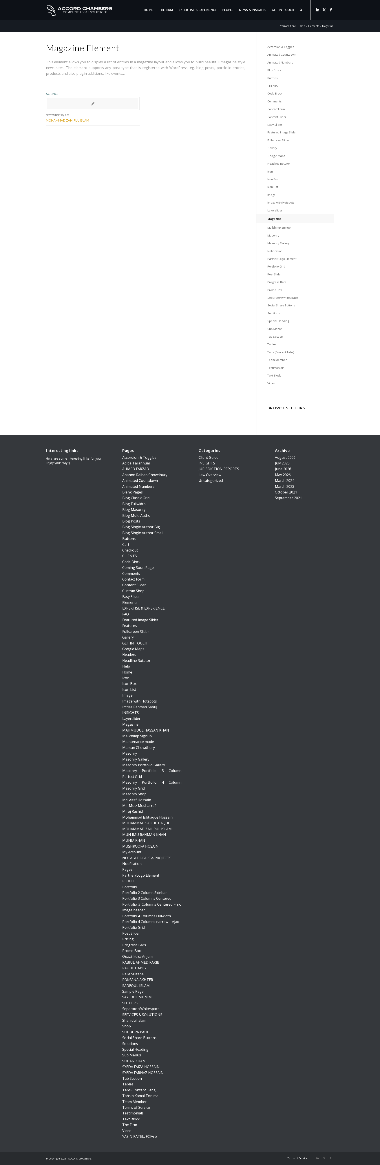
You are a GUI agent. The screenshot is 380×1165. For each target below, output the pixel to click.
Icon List (272, 187)
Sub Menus (275, 329)
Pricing (128, 939)
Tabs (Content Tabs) (280, 352)
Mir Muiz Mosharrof (139, 805)
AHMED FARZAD (135, 468)
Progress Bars (276, 282)
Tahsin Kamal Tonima (140, 1095)
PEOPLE (128, 881)
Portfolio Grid (276, 266)
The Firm (129, 1124)
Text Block (274, 375)
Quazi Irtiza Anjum (137, 956)
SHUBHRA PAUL (135, 1032)
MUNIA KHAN (133, 840)
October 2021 (286, 492)
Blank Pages (132, 492)
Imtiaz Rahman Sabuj (139, 706)
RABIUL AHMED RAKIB (140, 962)
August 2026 (285, 457)
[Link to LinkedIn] (317, 9)
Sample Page (133, 991)
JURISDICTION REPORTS (219, 468)
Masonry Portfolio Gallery (143, 765)
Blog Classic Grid (136, 497)
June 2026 (283, 468)
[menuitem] (148, 10)
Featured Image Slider (282, 132)
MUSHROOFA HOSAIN (140, 846)
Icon (270, 171)
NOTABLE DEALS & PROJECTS (146, 858)
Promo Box (274, 290)
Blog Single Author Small (142, 532)
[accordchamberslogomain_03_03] (79, 10)
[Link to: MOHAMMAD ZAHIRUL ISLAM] (92, 103)
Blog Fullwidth (134, 503)
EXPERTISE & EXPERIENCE (143, 608)
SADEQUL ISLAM (136, 985)
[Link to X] (324, 9)
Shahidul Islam (134, 1020)
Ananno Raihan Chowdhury (144, 474)
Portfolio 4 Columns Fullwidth (146, 916)
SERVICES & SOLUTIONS (142, 1014)
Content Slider (276, 117)
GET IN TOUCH (134, 643)
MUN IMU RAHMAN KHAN (144, 834)
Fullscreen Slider (278, 140)
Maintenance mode (138, 741)
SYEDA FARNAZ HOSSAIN (143, 1072)
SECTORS (130, 1003)
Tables (271, 344)
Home (127, 672)
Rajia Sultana (133, 974)
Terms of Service (136, 1107)
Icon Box (273, 179)
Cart (125, 544)
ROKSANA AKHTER (137, 979)
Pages (127, 869)
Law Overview (210, 474)
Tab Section (275, 337)
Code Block (274, 93)
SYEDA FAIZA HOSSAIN (141, 1066)
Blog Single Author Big (141, 526)
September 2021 (288, 497)
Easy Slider (274, 125)
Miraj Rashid (132, 811)
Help (126, 666)
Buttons (272, 78)
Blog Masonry (134, 509)
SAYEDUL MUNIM (137, 997)
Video (271, 383)
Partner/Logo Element (281, 259)
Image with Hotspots (280, 202)
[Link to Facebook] (330, 9)
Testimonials (275, 368)
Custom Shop (133, 590)
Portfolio (129, 887)
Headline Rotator (278, 164)
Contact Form (276, 109)
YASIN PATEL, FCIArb (139, 1136)
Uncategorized (211, 480)
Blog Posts (274, 70)
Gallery (272, 148)
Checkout (130, 550)
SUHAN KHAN (133, 1061)
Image (271, 195)
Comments (274, 101)
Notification (275, 251)
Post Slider (274, 274)
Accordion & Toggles (280, 47)
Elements (129, 602)
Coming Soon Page (138, 567)
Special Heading (278, 321)
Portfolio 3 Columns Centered (146, 898)
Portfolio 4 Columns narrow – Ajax (150, 921)
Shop (126, 1026)
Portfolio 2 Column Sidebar (144, 892)
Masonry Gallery (278, 243)
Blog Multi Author (137, 515)
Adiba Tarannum (136, 463)
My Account (131, 852)
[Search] (301, 10)
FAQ (125, 614)
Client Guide (208, 457)
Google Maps (276, 156)
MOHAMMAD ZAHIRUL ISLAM (67, 120)
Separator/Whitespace (282, 298)
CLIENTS (272, 86)
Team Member (277, 360)
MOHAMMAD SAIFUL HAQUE (146, 823)
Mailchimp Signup (279, 227)
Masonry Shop (134, 794)
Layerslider (274, 210)
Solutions (273, 313)
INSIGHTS (130, 712)
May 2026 (283, 474)
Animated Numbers (280, 62)
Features (129, 625)
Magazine (274, 219)
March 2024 (284, 480)
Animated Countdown (281, 54)
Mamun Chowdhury (138, 747)
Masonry (273, 235)
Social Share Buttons (281, 305)
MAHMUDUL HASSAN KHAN (145, 730)
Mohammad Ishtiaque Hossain (147, 817)
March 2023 (284, 486)
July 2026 (282, 463)
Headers (129, 654)
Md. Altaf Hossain (136, 799)
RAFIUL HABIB (134, 968)
